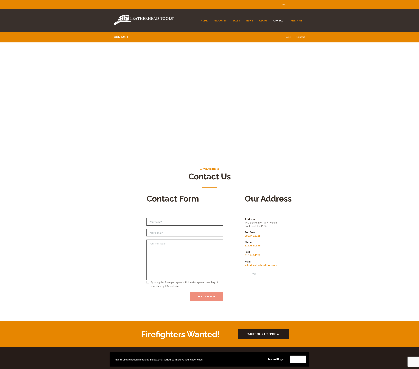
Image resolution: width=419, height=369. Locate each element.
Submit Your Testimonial (263, 334)
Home (287, 36)
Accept (298, 359)
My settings (276, 359)
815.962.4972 (252, 255)
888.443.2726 (252, 235)
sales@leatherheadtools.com (261, 264)
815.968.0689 (252, 245)
